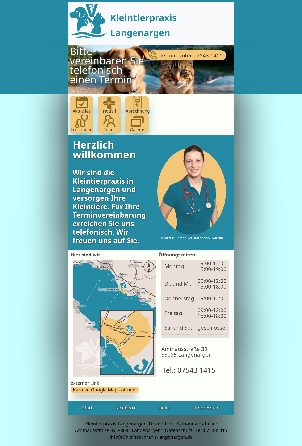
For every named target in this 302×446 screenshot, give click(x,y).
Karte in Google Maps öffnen (105, 390)
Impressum (207, 407)
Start (87, 407)
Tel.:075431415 (211, 430)
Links (164, 407)
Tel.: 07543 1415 (187, 370)
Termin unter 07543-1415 (187, 55)
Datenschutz (178, 430)
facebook (125, 407)
